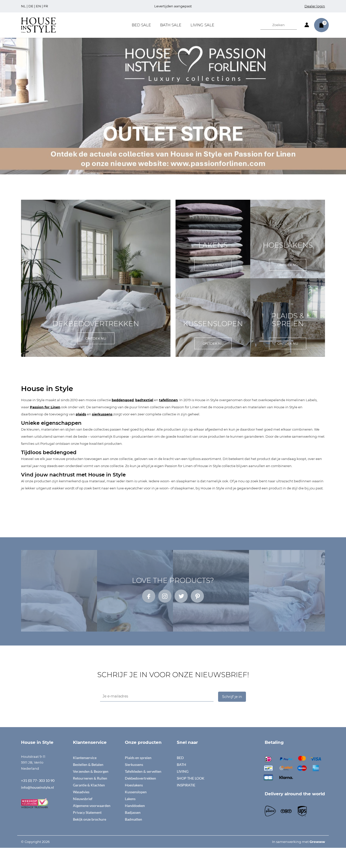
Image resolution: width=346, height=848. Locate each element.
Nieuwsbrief (82, 799)
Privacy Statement (87, 812)
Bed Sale (141, 25)
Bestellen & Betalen (88, 764)
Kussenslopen (136, 792)
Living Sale (202, 25)
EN (38, 6)
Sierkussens (134, 764)
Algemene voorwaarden (91, 805)
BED (180, 757)
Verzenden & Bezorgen (90, 771)
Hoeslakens (134, 785)
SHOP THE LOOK (190, 778)
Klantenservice (85, 757)
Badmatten (133, 819)
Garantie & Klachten (89, 785)
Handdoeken (135, 805)
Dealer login (314, 6)
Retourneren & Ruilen (90, 778)
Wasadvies (81, 792)
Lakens (130, 799)
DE (30, 6)
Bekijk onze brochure (89, 819)
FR (46, 6)
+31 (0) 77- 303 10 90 (37, 780)
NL (23, 6)
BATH (181, 764)
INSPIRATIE (186, 785)
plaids (81, 414)
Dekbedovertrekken (140, 778)
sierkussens (102, 414)
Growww (317, 842)
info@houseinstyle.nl (37, 787)
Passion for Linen (45, 407)
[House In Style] (38, 25)
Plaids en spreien (138, 757)
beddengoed (123, 400)
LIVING (182, 771)
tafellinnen (168, 400)
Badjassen (133, 812)
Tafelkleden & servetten (143, 771)
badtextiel (144, 400)
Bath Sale (170, 25)
